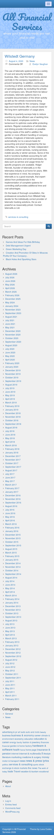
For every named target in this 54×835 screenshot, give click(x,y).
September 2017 (13, 466)
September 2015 (13, 545)
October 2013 (11, 613)
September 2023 (13, 313)
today (4, 771)
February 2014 (12, 599)
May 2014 (10, 588)
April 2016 (10, 520)
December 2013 (13, 606)
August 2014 (11, 577)
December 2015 (13, 534)
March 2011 (11, 695)
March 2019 (11, 402)
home (22, 749)
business (6, 735)
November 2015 (13, 538)
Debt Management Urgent (18, 245)
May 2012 (10, 670)
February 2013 (12, 641)
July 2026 (9, 277)
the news (32, 767)
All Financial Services (27, 21)
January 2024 (11, 305)
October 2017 (11, 463)
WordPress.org (12, 811)
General (9, 713)
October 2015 (11, 541)
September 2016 (13, 502)
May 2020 (10, 356)
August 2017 (11, 470)
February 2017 (12, 488)
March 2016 (11, 523)
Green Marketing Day (16, 249)
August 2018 (11, 427)
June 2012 (10, 666)
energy (13, 742)
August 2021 (11, 316)
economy (19, 738)
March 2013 (11, 638)
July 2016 (9, 509)
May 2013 (10, 631)
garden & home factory (21, 745)
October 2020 (11, 338)
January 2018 (11, 452)
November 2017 (13, 459)
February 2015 (12, 556)
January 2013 (11, 645)
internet (15, 753)
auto (23, 731)
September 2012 (13, 656)
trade (10, 771)
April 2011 (10, 691)
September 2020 (13, 341)
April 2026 (10, 288)
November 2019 (13, 373)
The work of (43, 768)
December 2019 (13, 370)
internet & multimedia (30, 753)
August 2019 (11, 384)
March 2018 (11, 445)
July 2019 (9, 388)
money (45, 757)
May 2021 (10, 327)
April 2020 (10, 359)
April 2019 (10, 398)
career (37, 735)
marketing (16, 757)
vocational (44, 771)
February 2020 (12, 363)
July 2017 (9, 473)
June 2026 (10, 280)
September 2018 (13, 423)
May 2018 (10, 438)
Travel (17, 771)
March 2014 (11, 595)
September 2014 (13, 573)
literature (6, 757)
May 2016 (10, 516)
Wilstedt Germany (20, 56)
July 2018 (9, 431)
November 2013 (13, 609)
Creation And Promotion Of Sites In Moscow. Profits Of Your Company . (25, 254)
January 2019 (11, 409)
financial (5, 745)
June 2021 (10, 323)
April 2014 (10, 591)
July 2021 (9, 320)
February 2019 (12, 406)
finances (45, 742)
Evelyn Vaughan (40, 64)
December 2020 (13, 331)
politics (5, 764)
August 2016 (11, 506)
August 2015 (11, 548)
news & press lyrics (37, 760)
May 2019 (10, 395)
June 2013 (10, 627)
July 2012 (9, 663)
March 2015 (11, 552)
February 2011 (12, 699)
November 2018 (13, 416)
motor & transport (10, 760)
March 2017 (11, 484)
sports (35, 764)
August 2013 (11, 620)
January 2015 (11, 559)
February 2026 (12, 295)
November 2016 (13, 498)
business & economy (22, 735)
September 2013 (13, 616)
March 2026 (11, 291)
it (42, 753)
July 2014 (9, 581)
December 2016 (13, 495)
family (19, 742)
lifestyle (47, 753)
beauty (43, 732)
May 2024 (10, 302)
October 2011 (11, 674)
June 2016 (10, 513)
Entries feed (11, 804)
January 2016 (11, 531)
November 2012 (13, 652)
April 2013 (10, 634)
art (19, 731)
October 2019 (11, 377)
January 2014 (11, 602)
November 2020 (13, 334)
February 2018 (12, 448)
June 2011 (10, 684)
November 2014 (13, 566)
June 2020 (10, 352)
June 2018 (10, 434)
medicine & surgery (31, 757)
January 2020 (11, 366)
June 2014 (10, 584)
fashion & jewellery (31, 742)
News (32, 61)
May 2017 (10, 481)
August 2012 (11, 659)
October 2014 (11, 570)
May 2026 (10, 284)
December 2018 (13, 413)
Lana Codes (46, 829)
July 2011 (9, 681)
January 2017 (11, 491)
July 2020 (9, 348)
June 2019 (10, 391)
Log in (8, 800)
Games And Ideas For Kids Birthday (23, 241)
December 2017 (13, 456)
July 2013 (9, 624)
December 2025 (13, 298)
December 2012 (13, 649)
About (8, 786)
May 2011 (10, 688)
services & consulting (18, 216)
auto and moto (33, 731)
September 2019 (13, 381)
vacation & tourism (29, 771)
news (22, 760)
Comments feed (12, 808)
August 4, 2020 (16, 61)
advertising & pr (9, 731)
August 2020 (11, 345)
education (29, 738)
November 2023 (13, 309)
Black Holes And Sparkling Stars (21, 259)
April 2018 (10, 441)
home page (31, 749)
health (16, 749)
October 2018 (11, 420)
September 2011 (13, 677)
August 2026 (11, 273)
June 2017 (10, 477)
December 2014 (13, 563)
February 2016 (12, 527)
